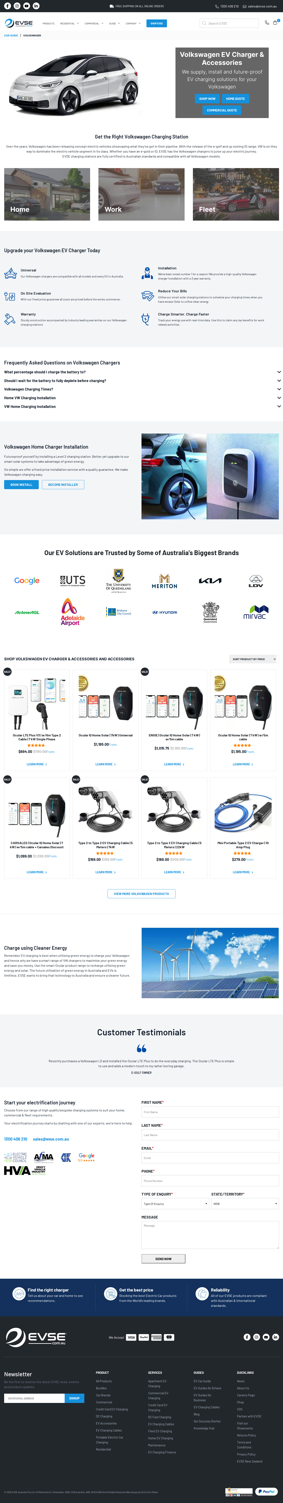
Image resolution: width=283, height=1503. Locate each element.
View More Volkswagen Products (141, 894)
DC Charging (104, 1416)
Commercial (92, 23)
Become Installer (63, 484)
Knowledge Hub (204, 1428)
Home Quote (235, 98)
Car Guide (11, 35)
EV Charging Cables (109, 1430)
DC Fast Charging (159, 1417)
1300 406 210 (15, 1138)
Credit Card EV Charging (112, 1409)
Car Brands (103, 1395)
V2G (239, 1409)
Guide (112, 23)
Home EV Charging (160, 1438)
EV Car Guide (202, 1381)
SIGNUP (74, 1398)
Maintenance (157, 1445)
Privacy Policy (246, 1454)
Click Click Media (149, 1492)
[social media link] (7, 5)
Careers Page (246, 1395)
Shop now (207, 98)
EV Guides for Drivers (207, 1388)
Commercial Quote (222, 110)
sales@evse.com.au (51, 1138)
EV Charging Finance (162, 1452)
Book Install (21, 484)
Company (131, 23)
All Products (104, 1381)
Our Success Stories (207, 1421)
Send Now (163, 1259)
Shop (240, 1402)
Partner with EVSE (249, 1416)
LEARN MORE (35, 764)
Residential (67, 23)
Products (48, 23)
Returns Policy (246, 1435)
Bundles (101, 1388)
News (240, 1381)
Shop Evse (157, 23)
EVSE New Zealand (249, 1461)
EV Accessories (106, 1423)
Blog (197, 1414)
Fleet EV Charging (160, 1431)
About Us (243, 1388)
